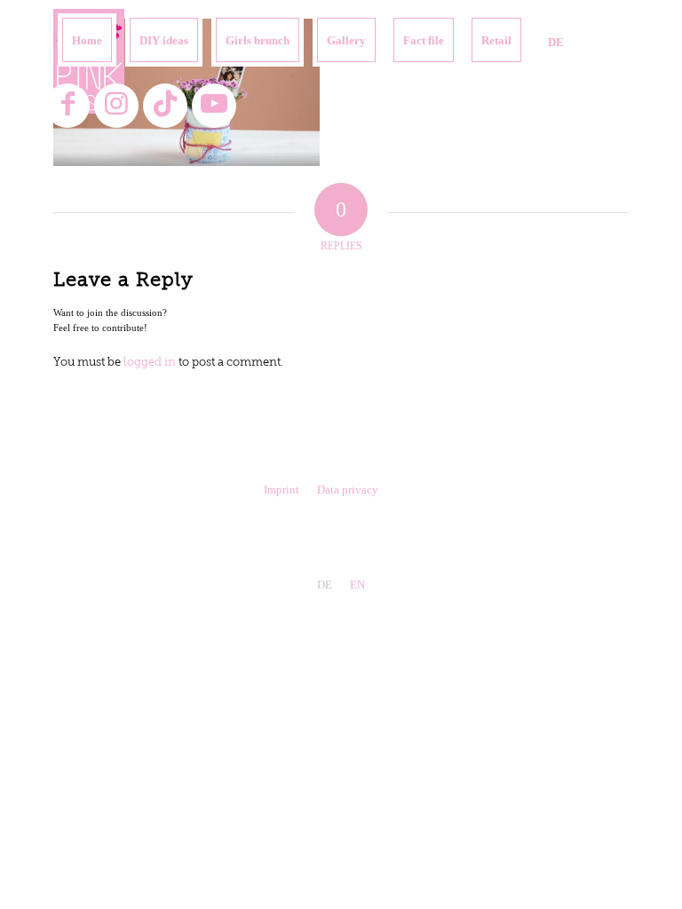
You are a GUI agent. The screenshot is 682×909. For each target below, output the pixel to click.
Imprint (281, 489)
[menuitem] (87, 40)
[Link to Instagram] (116, 106)
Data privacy (347, 489)
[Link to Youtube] (214, 106)
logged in (149, 362)
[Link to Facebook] (67, 106)
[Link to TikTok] (165, 106)
